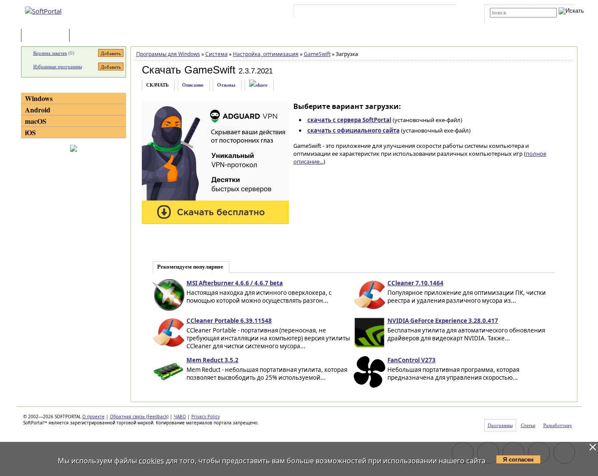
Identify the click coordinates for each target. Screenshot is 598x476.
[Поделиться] (258, 85)
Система (216, 54)
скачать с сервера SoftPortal (349, 120)
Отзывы (226, 85)
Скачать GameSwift (189, 70)
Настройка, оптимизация (266, 54)
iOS (30, 132)
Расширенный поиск (514, 20)
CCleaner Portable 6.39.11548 (229, 321)
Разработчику (557, 425)
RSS (444, 12)
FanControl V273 (411, 360)
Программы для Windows (168, 54)
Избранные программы (57, 66)
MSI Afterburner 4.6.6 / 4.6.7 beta (234, 283)
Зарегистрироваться (372, 12)
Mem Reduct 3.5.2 (212, 360)
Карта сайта (417, 12)
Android (37, 110)
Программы (47, 36)
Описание (193, 85)
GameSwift (317, 54)
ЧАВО (180, 416)
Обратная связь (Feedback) (139, 416)
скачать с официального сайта (353, 130)
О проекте (93, 416)
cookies (151, 461)
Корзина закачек (50, 53)
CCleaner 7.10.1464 (415, 283)
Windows (39, 98)
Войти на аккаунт (322, 12)
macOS (35, 121)
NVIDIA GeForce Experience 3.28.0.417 (442, 321)
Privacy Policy (205, 416)
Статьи (90, 36)
